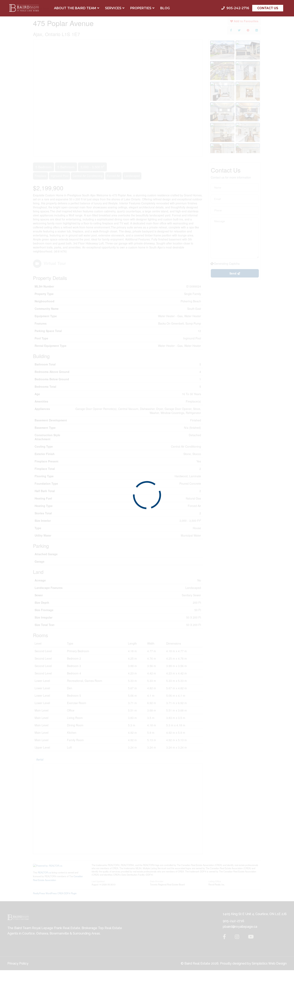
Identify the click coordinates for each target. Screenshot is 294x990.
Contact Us (267, 8)
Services (113, 8)
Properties (140, 8)
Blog (165, 8)
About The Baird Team (75, 8)
